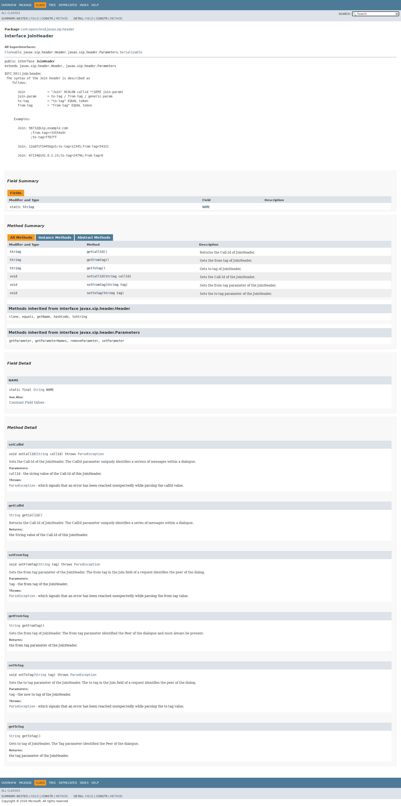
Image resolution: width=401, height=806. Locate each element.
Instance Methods (55, 237)
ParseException (91, 454)
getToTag (94, 268)
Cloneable (13, 52)
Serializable (131, 52)
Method (62, 18)
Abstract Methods (94, 237)
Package (25, 5)
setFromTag (96, 284)
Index (84, 5)
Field (35, 18)
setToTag (94, 293)
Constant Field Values (26, 402)
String (28, 207)
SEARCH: (345, 14)
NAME (206, 207)
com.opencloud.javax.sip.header (47, 29)
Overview (8, 5)
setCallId (95, 276)
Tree (52, 5)
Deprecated (68, 5)
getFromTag (96, 260)
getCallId (95, 252)
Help (95, 5)
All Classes (10, 13)
